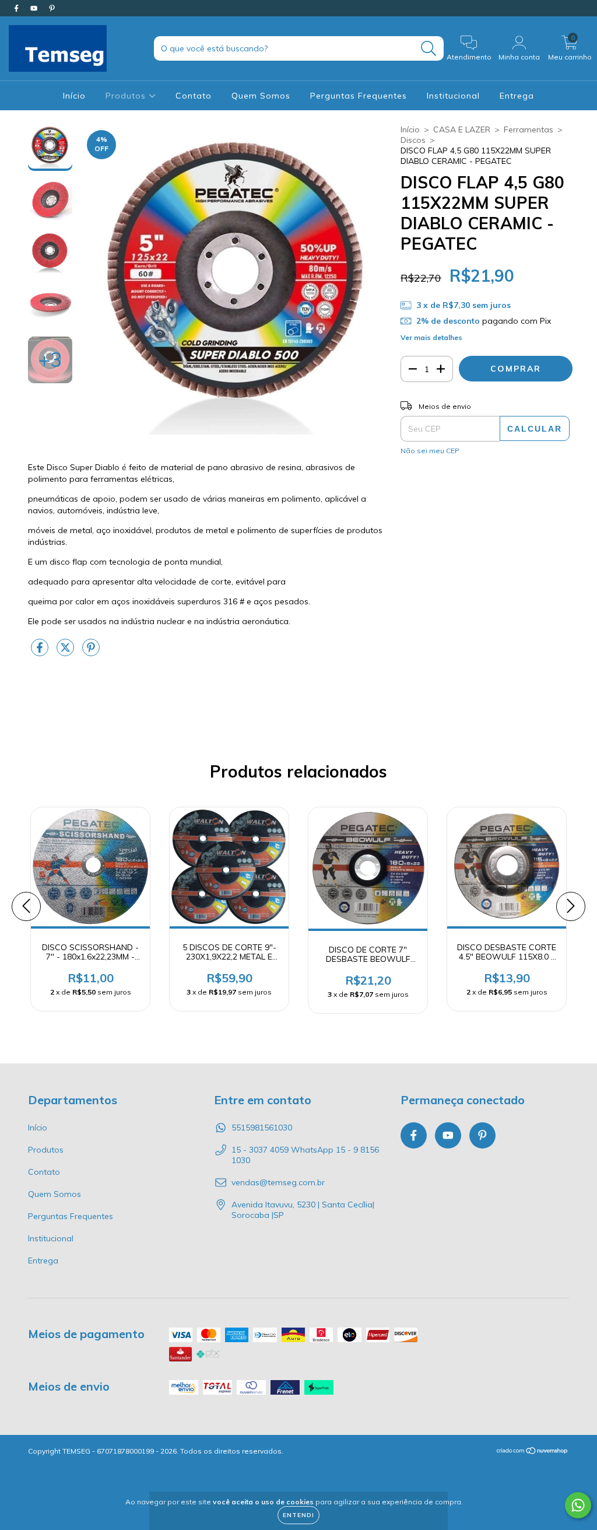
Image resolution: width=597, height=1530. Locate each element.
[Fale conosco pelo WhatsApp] (578, 1505)
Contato (193, 95)
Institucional (453, 95)
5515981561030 (261, 1127)
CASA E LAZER (461, 129)
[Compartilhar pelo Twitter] (66, 652)
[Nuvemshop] (532, 1452)
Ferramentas (528, 129)
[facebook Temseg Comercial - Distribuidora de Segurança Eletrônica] (17, 8)
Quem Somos (260, 95)
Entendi (298, 1515)
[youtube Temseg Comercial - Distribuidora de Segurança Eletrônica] (35, 8)
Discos (413, 140)
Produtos (127, 95)
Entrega (517, 95)
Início (74, 95)
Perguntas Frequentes (358, 95)
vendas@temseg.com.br (278, 1182)
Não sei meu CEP (430, 450)
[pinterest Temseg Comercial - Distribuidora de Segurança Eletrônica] (51, 8)
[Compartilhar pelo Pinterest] (91, 652)
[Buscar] (429, 48)
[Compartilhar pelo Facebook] (41, 652)
